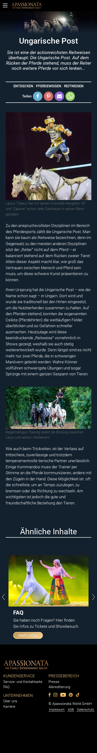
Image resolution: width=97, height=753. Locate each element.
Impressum (57, 709)
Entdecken (23, 86)
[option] (48, 597)
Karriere (9, 706)
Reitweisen (74, 86)
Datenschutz (85, 709)
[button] (37, 96)
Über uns (10, 701)
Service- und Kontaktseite (22, 682)
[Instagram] (55, 695)
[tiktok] (78, 695)
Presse (53, 682)
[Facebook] (49, 695)
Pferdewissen (48, 86)
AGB (71, 709)
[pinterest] (71, 695)
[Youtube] (63, 695)
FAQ (6, 687)
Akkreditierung (59, 687)
